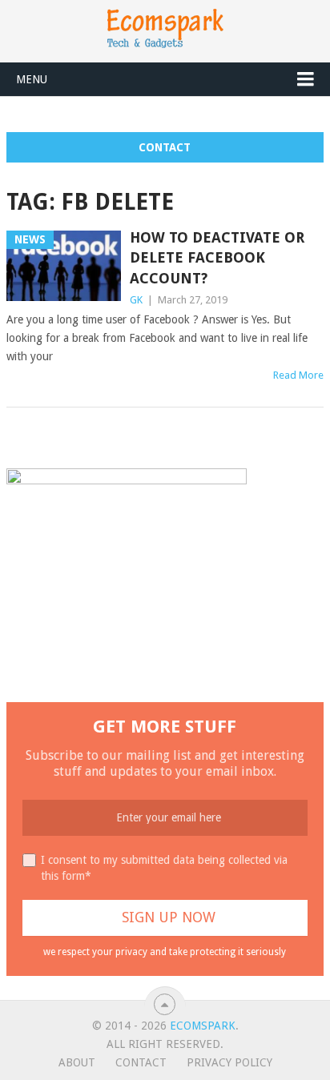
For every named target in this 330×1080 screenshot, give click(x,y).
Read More (298, 375)
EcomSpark (202, 1025)
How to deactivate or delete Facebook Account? (217, 257)
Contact (165, 147)
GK (136, 300)
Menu (31, 79)
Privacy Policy (229, 1062)
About (76, 1062)
